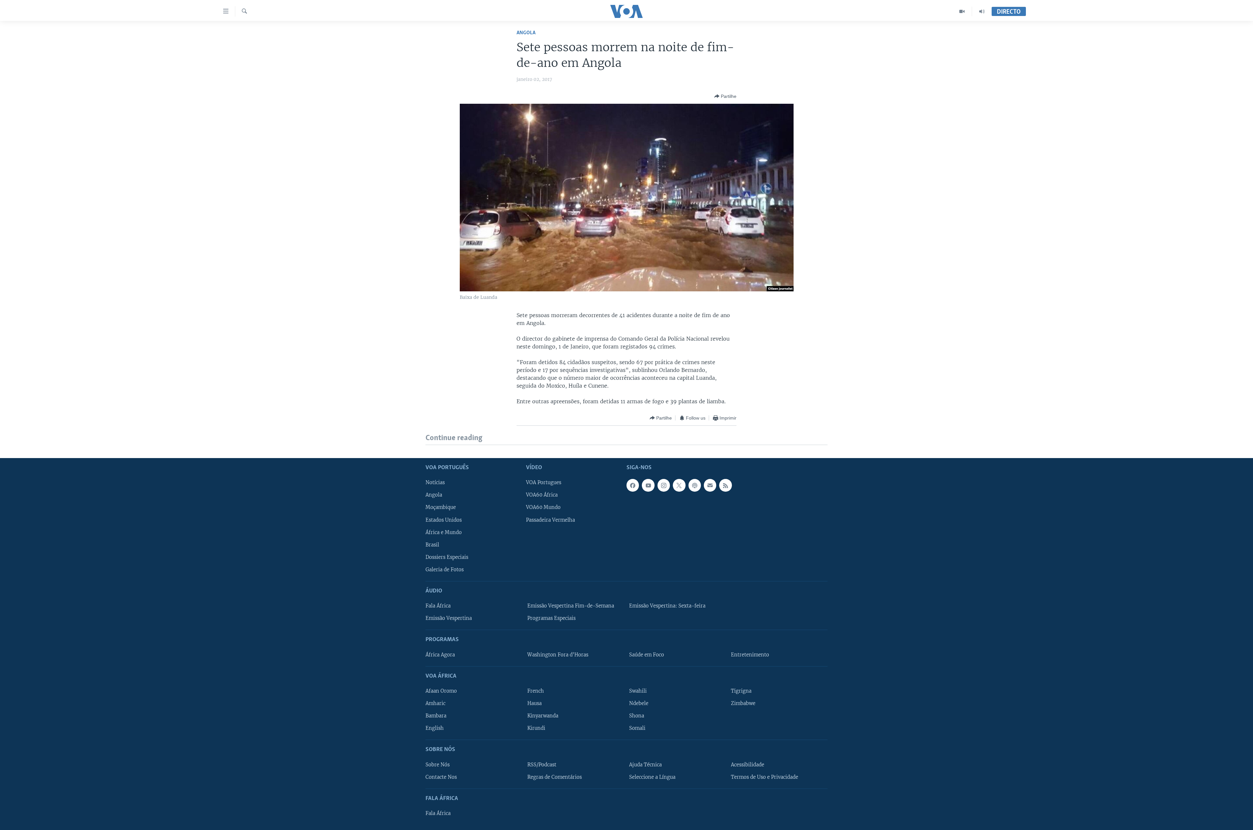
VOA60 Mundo (543, 507)
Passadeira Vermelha (550, 520)
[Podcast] (694, 485)
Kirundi (536, 728)
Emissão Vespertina (448, 618)
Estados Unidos (443, 520)
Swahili (638, 691)
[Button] (725, 96)
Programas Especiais (551, 618)
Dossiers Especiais (446, 557)
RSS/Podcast (541, 764)
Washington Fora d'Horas (557, 654)
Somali (637, 728)
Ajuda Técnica (645, 764)
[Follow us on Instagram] (663, 485)
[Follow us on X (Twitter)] (679, 485)
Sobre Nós (437, 764)
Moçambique (440, 507)
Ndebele (638, 703)
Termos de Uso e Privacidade (764, 777)
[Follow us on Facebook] (632, 485)
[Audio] (982, 11)
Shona (636, 716)
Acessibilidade (747, 764)
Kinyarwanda (542, 716)
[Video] (962, 11)
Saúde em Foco (646, 654)
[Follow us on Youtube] (648, 485)
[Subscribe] (710, 485)
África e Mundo (443, 532)
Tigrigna (741, 691)
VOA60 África (542, 495)
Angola (526, 33)
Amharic (435, 703)
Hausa (534, 703)
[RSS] (725, 485)
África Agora (440, 654)
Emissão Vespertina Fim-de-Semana (570, 606)
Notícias (435, 482)
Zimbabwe (743, 703)
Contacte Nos (441, 777)
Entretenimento (750, 654)
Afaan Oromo (441, 691)
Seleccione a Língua (652, 777)
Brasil (432, 544)
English (434, 728)
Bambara (435, 716)
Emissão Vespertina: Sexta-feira (667, 606)
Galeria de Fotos (444, 569)
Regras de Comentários (554, 777)
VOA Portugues (543, 482)
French (535, 691)
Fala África (438, 606)
